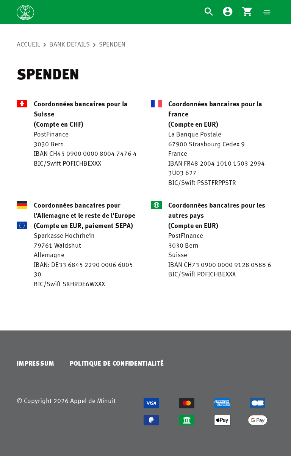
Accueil (28, 43)
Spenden (112, 43)
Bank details (69, 43)
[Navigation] (266, 12)
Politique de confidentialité (117, 363)
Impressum (36, 363)
